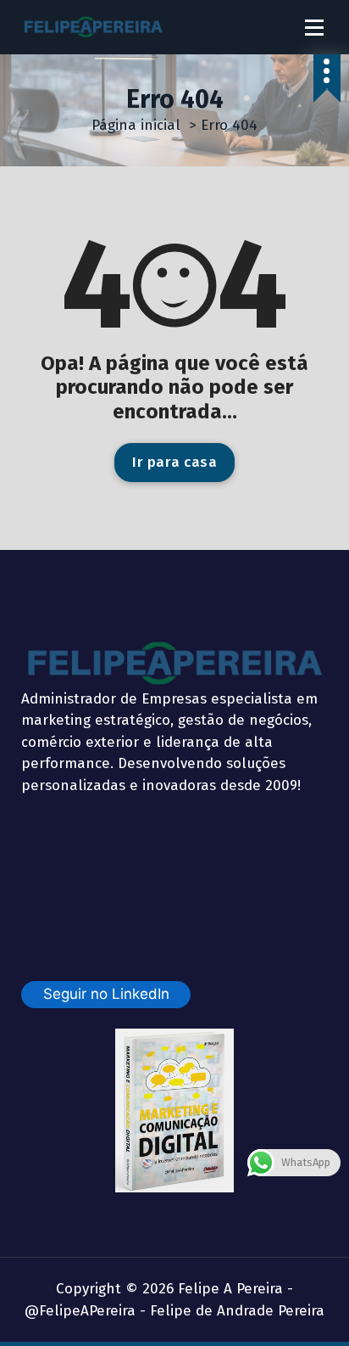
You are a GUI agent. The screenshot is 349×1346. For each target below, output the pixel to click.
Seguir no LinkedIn (106, 993)
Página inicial (135, 125)
